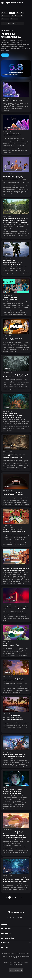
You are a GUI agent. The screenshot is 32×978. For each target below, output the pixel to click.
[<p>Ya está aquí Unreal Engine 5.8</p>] (16, 53)
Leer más (5, 55)
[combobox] (13, 23)
